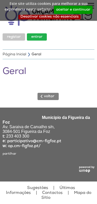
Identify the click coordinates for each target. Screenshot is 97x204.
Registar (14, 37)
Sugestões (37, 188)
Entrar (36, 37)
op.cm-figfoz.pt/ (24, 146)
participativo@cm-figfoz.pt (34, 141)
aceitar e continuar (73, 10)
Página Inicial (14, 54)
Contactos (52, 193)
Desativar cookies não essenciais (49, 17)
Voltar (49, 96)
